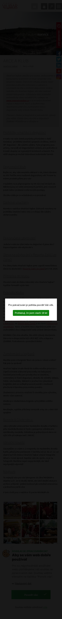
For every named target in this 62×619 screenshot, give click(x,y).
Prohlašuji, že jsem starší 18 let (31, 313)
